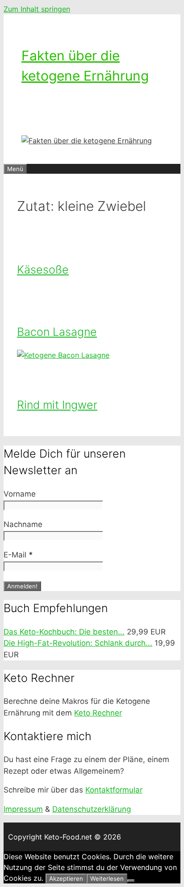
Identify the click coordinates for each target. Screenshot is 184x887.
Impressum (23, 809)
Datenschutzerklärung (91, 809)
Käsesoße (43, 269)
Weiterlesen (107, 878)
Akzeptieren (66, 878)
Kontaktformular (113, 789)
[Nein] (130, 880)
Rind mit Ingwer (57, 404)
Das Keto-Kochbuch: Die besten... (64, 631)
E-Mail (18, 554)
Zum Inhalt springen (37, 8)
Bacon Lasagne (57, 332)
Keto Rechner (98, 712)
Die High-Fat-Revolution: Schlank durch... (78, 642)
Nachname (23, 524)
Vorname (20, 493)
